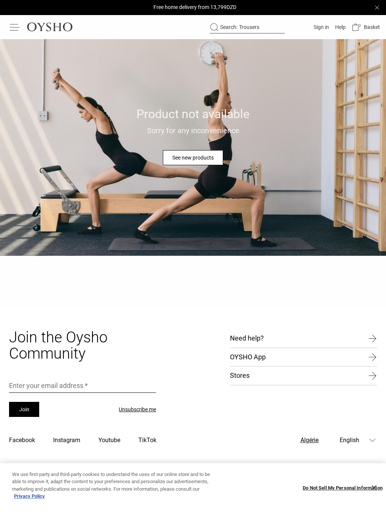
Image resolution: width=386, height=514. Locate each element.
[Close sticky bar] (377, 7)
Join (24, 409)
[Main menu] (15, 27)
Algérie (309, 440)
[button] (366, 27)
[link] (320, 27)
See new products (193, 158)
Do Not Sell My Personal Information (343, 488)
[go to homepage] (49, 27)
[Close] (374, 487)
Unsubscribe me (137, 409)
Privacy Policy (29, 496)
